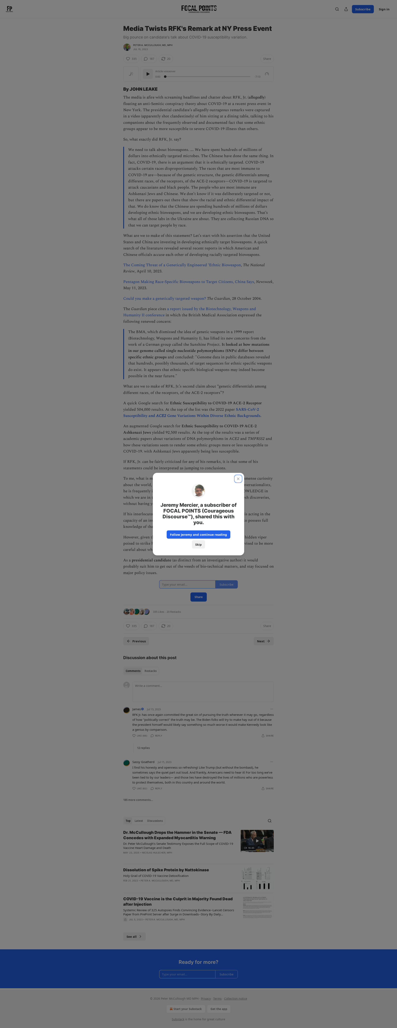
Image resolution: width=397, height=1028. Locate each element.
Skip (198, 544)
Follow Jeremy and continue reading (198, 534)
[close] (238, 478)
